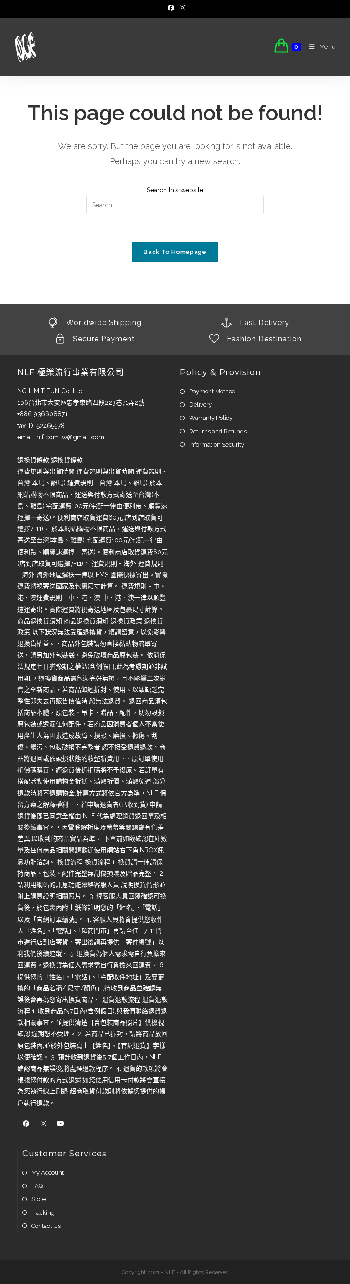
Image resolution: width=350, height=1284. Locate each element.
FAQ (37, 1185)
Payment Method (212, 391)
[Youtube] (61, 1123)
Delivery (200, 404)
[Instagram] (181, 8)
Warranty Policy (210, 417)
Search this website (175, 190)
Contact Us (46, 1225)
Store (38, 1199)
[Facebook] (171, 8)
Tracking (43, 1212)
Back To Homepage (175, 251)
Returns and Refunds (218, 431)
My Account (47, 1172)
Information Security (216, 444)
